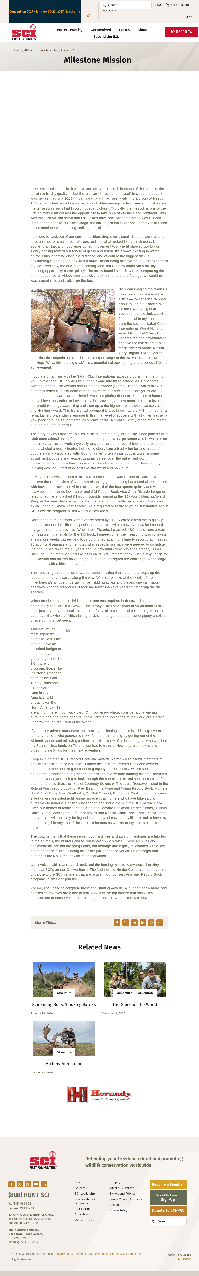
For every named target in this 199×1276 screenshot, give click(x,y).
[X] (125, 922)
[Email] (159, 922)
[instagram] (88, 15)
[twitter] (20, 1184)
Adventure (52, 50)
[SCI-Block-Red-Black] (24, 26)
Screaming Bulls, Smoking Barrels (64, 1004)
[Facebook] (117, 922)
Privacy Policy (64, 1254)
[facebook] (88, 8)
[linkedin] (44, 1184)
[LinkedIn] (143, 922)
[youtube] (36, 1184)
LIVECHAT (185, 1258)
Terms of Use (84, 1254)
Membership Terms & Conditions (116, 1254)
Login (189, 17)
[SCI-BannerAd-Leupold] (99, 1088)
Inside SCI (68, 50)
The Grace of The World (135, 1004)
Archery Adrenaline (64, 1063)
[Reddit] (134, 922)
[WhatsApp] (151, 922)
